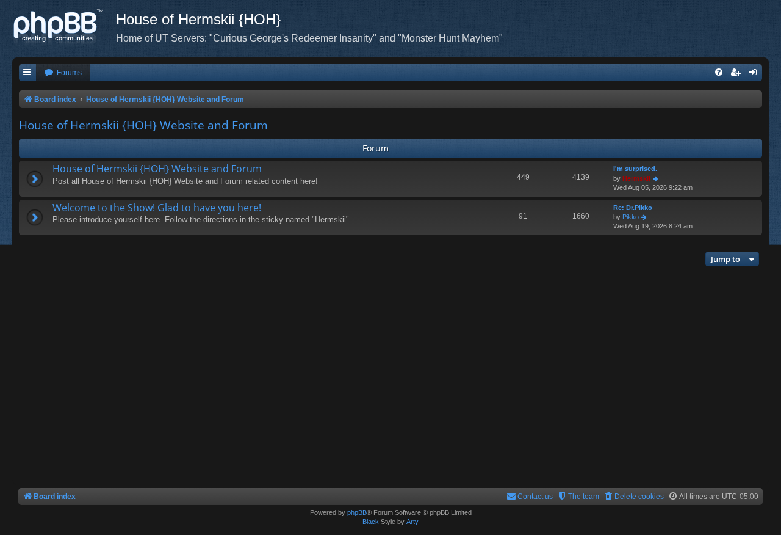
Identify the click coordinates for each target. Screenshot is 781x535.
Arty (412, 521)
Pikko (630, 216)
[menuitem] (63, 73)
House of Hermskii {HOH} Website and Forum (143, 125)
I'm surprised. (635, 168)
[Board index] (64, 27)
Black (370, 521)
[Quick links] (27, 73)
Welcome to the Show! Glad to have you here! (156, 207)
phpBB (357, 512)
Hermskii (636, 178)
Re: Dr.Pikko (632, 207)
